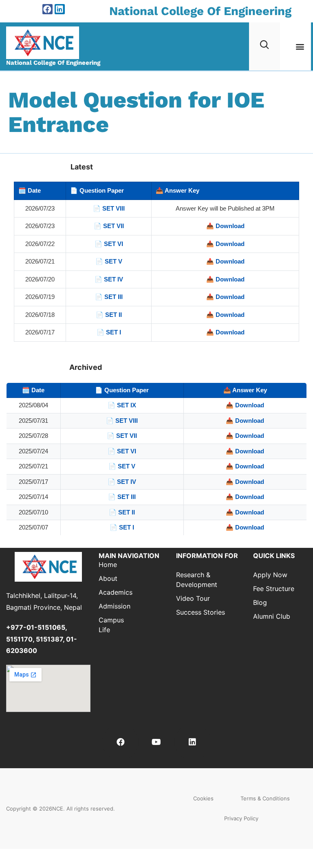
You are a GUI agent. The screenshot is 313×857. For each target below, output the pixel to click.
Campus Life (111, 625)
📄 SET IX (122, 405)
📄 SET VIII (109, 208)
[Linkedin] (60, 9)
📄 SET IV (109, 279)
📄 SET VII (109, 225)
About (108, 578)
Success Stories (200, 612)
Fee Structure (273, 589)
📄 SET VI (109, 243)
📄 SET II (109, 314)
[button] (300, 46)
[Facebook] (47, 9)
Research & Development (196, 580)
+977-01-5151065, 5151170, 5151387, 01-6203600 (41, 639)
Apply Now (270, 575)
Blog (260, 602)
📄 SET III (109, 296)
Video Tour (193, 598)
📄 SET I (109, 332)
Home (108, 564)
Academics (111, 592)
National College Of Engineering (200, 11)
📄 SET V (108, 261)
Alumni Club (271, 616)
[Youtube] (156, 742)
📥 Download (225, 225)
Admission (111, 606)
